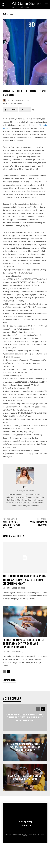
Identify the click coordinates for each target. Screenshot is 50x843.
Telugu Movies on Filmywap (38, 523)
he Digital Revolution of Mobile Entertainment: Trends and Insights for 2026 (23, 643)
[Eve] (5, 100)
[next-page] (8, 671)
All (11, 13)
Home (5, 13)
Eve (9, 100)
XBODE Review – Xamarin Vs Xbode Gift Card (11, 525)
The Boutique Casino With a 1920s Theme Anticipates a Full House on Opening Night (24, 579)
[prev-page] (4, 671)
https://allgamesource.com (25, 491)
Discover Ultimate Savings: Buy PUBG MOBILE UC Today (25, 777)
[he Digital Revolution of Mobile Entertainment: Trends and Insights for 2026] (25, 621)
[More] (33, 109)
